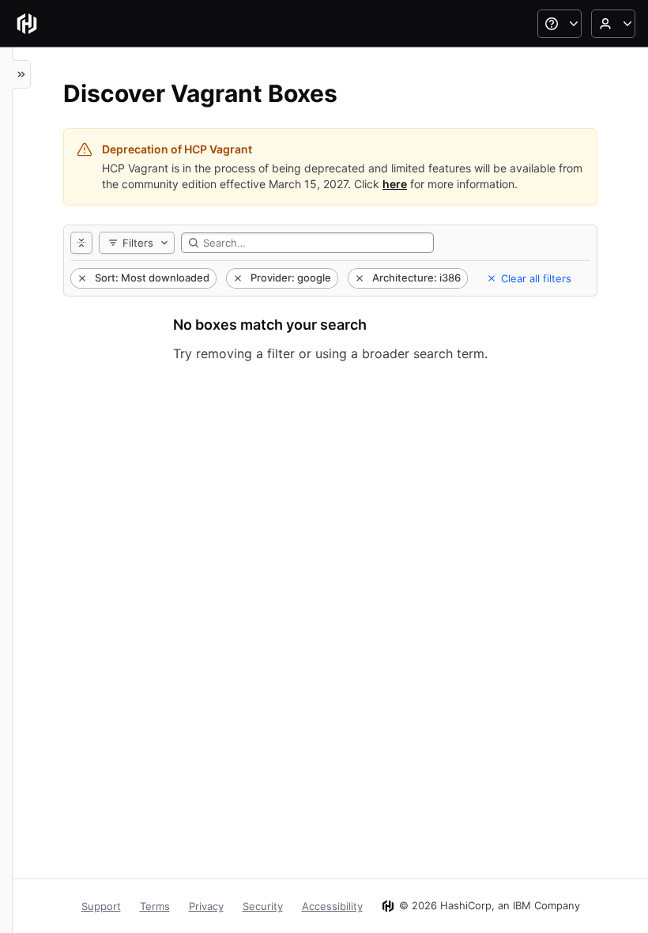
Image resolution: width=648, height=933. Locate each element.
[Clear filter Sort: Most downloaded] (80, 278)
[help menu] (559, 23)
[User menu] (613, 23)
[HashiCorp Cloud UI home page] (27, 23)
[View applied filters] (81, 243)
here (394, 184)
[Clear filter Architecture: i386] (357, 278)
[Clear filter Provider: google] (236, 278)
